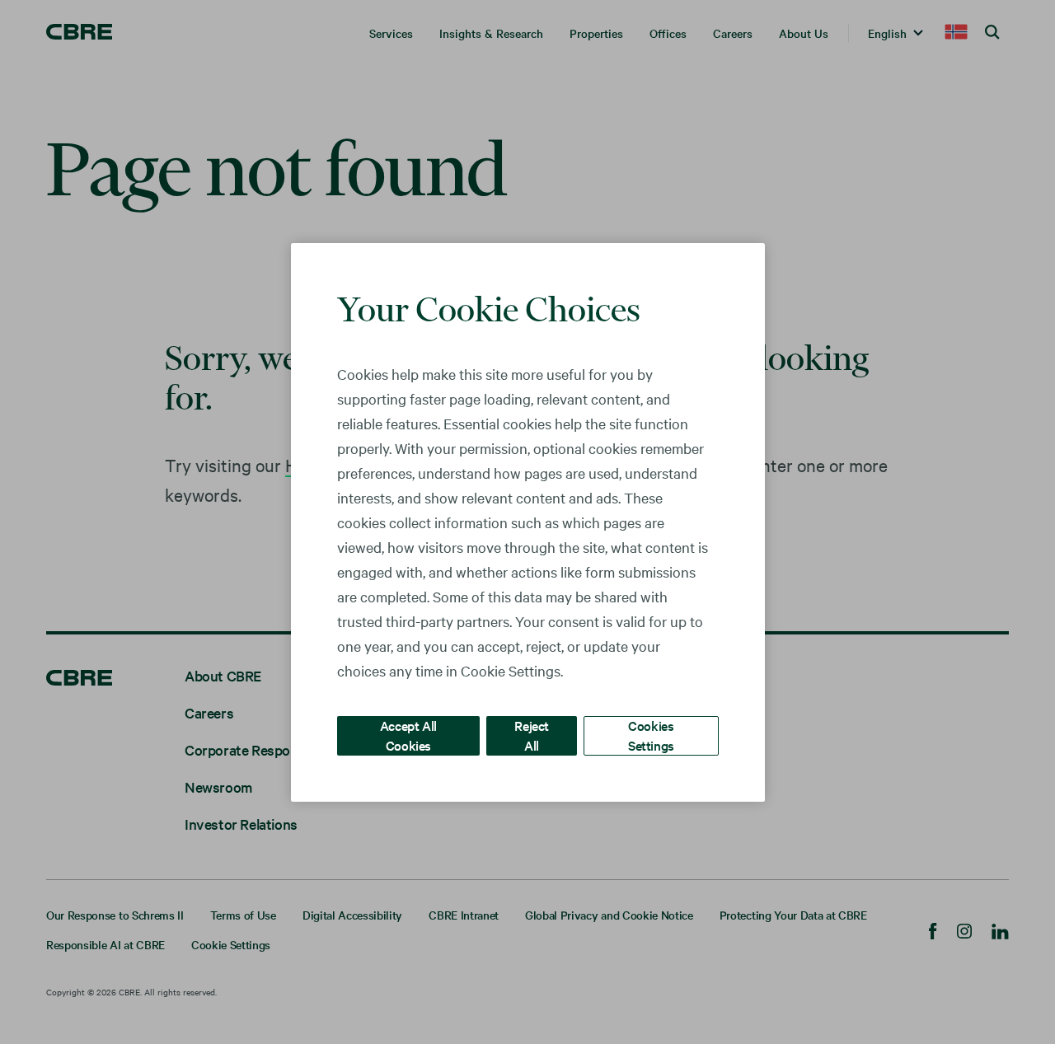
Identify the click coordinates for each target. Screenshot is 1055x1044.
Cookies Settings (651, 734)
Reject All (531, 734)
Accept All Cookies (408, 734)
